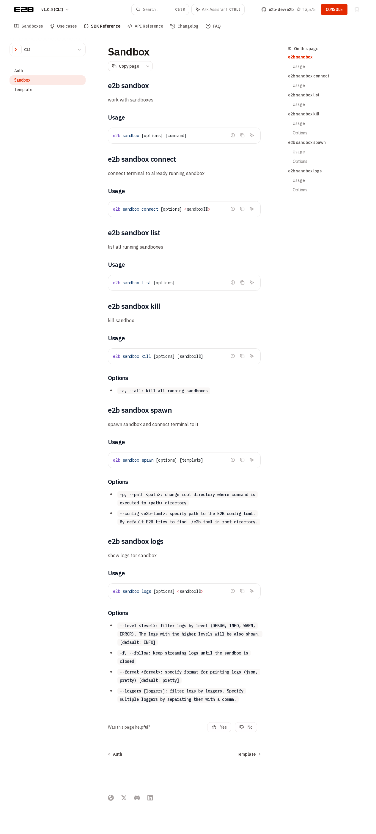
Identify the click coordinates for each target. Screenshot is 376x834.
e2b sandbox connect (308, 76)
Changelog (188, 26)
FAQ (217, 26)
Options (300, 133)
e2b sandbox (300, 57)
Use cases (67, 26)
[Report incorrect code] (233, 135)
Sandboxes (32, 26)
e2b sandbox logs (305, 171)
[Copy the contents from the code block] (242, 135)
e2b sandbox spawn (307, 142)
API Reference (149, 26)
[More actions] (148, 66)
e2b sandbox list (304, 95)
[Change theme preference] (357, 9)
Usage (299, 66)
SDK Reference (105, 26)
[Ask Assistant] (252, 135)
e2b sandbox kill (303, 114)
